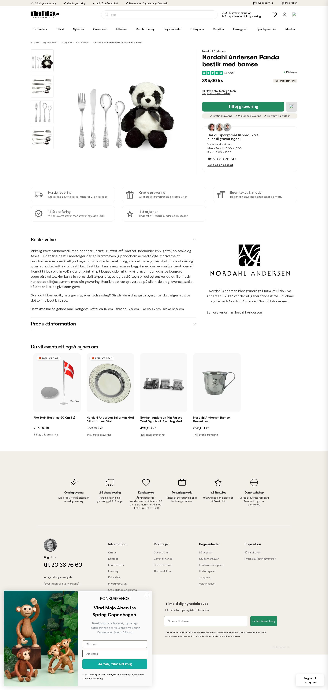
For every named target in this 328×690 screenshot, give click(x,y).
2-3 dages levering (45, 3)
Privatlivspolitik (117, 583)
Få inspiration (252, 552)
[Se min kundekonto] (284, 14)
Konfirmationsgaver (211, 565)
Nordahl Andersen (214, 51)
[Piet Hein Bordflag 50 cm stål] (57, 382)
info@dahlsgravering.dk (58, 577)
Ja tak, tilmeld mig (263, 621)
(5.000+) (229, 73)
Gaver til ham (162, 552)
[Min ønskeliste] (274, 14)
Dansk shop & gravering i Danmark (148, 3)
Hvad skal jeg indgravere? (260, 558)
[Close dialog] (147, 595)
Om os (112, 552)
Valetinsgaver (207, 583)
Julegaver (205, 577)
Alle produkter (162, 571)
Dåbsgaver (205, 552)
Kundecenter (116, 565)
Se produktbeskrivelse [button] (216, 93)
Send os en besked (220, 164)
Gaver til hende (163, 558)
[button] (42, 60)
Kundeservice (265, 2)
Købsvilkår (114, 577)
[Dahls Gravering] (43, 14)
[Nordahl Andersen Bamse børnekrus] (217, 382)
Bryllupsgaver (207, 571)
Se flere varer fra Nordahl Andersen (234, 312)
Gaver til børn (162, 565)
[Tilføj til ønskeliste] (291, 106)
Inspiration (291, 2)
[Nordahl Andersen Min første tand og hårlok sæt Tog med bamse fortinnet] (163, 382)
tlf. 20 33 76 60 (221, 159)
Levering (113, 571)
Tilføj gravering (243, 106)
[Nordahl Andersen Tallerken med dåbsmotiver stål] (110, 382)
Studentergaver (209, 558)
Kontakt (113, 558)
